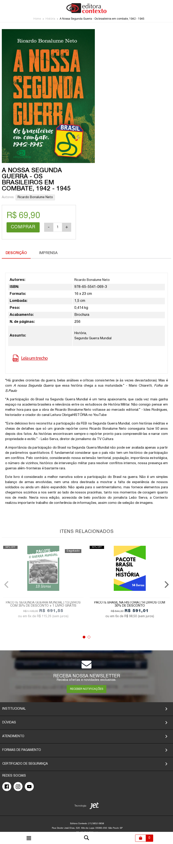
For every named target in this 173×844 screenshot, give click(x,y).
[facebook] (6, 786)
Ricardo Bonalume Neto (35, 197)
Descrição (16, 253)
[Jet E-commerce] (87, 806)
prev (6, 584)
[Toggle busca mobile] (28, 838)
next (166, 584)
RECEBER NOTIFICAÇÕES (86, 689)
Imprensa (48, 253)
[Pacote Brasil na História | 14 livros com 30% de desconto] (130, 568)
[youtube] (29, 786)
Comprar (23, 227)
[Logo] (86, 12)
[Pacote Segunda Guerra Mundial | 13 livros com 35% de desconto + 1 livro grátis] (43, 568)
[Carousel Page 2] (89, 637)
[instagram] (18, 786)
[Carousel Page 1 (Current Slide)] (84, 637)
